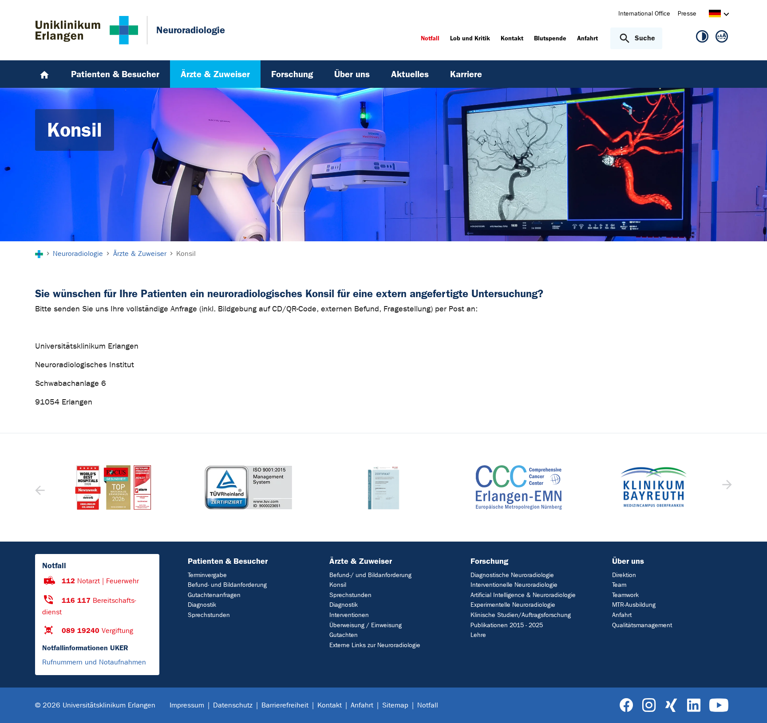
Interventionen (349, 615)
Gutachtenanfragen (214, 595)
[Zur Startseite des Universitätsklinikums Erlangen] (87, 30)
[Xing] (671, 705)
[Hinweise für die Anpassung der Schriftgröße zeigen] (722, 38)
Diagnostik (202, 605)
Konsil (337, 585)
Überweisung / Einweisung (365, 625)
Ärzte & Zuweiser (360, 561)
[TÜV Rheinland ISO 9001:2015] (113, 487)
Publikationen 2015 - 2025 (506, 625)
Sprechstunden (209, 615)
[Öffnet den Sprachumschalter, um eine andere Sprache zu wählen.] (715, 15)
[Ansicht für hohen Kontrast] (702, 38)
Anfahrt (622, 615)
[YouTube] (718, 705)
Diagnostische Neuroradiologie (512, 575)
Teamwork (625, 595)
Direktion (624, 575)
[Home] (44, 74)
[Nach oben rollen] (749, 705)
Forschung (489, 561)
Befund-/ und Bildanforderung (370, 575)
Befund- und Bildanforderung (227, 585)
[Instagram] (649, 705)
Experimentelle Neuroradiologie (512, 605)
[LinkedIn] (693, 705)
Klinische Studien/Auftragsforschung (520, 615)
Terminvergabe (207, 575)
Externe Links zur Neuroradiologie (374, 645)
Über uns (628, 561)
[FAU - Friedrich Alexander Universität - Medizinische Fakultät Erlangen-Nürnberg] (653, 487)
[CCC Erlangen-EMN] (383, 487)
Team (619, 585)
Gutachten (343, 635)
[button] (726, 487)
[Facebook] (626, 705)
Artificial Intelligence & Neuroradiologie (523, 595)
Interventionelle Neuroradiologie (513, 585)
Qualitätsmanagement (642, 625)
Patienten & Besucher (228, 561)
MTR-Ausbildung (634, 605)
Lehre (478, 635)
